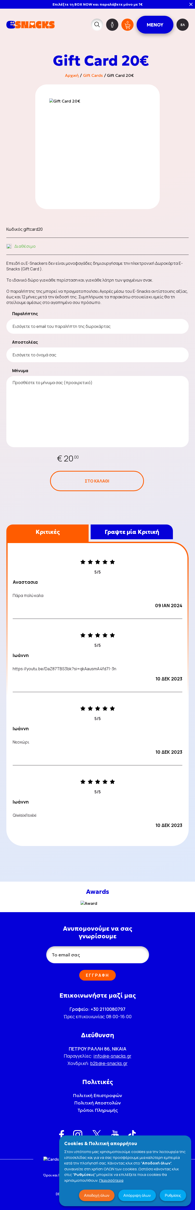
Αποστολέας (25, 342)
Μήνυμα (20, 370)
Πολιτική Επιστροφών (97, 1095)
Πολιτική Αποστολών (97, 1103)
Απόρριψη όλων (137, 1195)
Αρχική (72, 75)
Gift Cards (93, 75)
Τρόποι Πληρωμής (97, 1110)
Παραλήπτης (25, 313)
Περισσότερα (111, 1180)
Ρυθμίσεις (173, 1195)
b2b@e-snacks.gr (108, 1063)
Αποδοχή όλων (96, 1195)
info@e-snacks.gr (112, 1056)
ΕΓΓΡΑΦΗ (97, 975)
